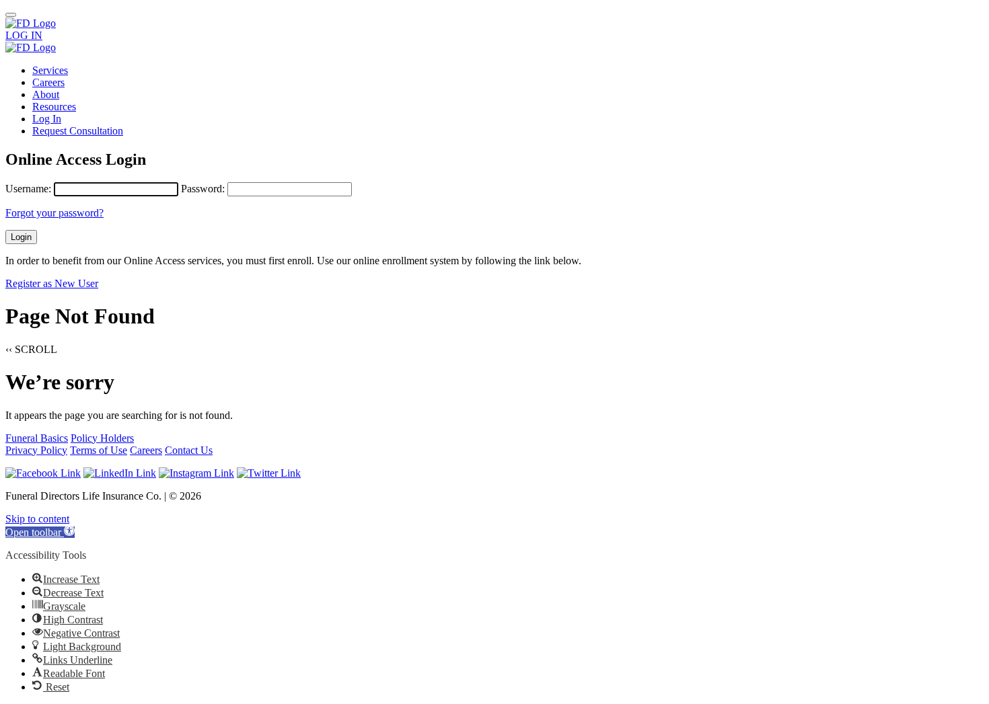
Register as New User (51, 283)
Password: (203, 188)
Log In (46, 118)
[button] (40, 532)
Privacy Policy (36, 450)
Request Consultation (77, 130)
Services (50, 70)
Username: (28, 188)
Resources (54, 106)
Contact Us (189, 450)
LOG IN (23, 35)
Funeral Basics (36, 438)
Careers (48, 82)
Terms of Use (98, 450)
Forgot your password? (54, 213)
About (45, 94)
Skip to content (37, 518)
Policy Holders (102, 438)
